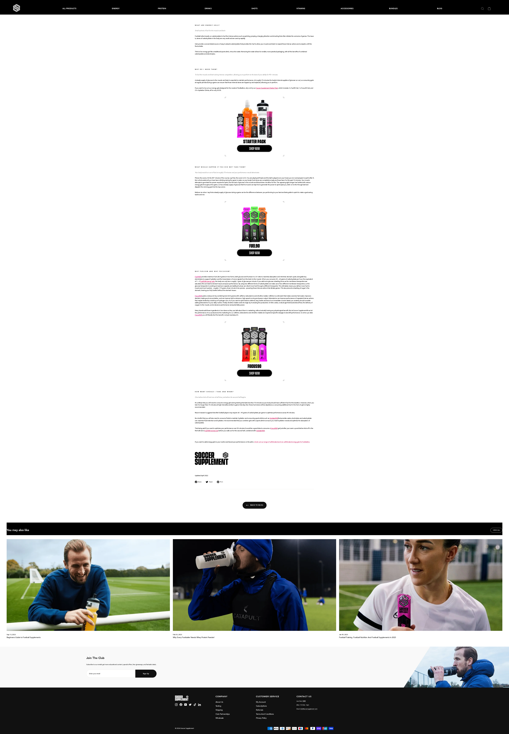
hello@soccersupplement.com (308, 709)
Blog (439, 8)
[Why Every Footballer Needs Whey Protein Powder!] (254, 585)
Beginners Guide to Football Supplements (23, 637)
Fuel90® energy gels (207, 281)
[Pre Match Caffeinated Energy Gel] (254, 351)
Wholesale (220, 718)
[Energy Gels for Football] (254, 231)
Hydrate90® (274, 418)
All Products (69, 8)
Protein (162, 8)
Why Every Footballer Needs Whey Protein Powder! (193, 637)
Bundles (393, 8)
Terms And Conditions (265, 714)
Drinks (208, 8)
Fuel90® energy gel (211, 431)
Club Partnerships (223, 714)
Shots (254, 8)
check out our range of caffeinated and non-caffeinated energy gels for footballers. (282, 442)
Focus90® (198, 296)
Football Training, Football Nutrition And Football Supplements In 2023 (367, 637)
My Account (261, 702)
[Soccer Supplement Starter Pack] (254, 126)
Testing (218, 706)
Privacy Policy (261, 718)
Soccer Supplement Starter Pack (267, 88)
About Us (219, 702)
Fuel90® (198, 277)
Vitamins (300, 8)
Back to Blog (256, 505)
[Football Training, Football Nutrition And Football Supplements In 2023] (420, 585)
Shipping (219, 710)
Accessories (347, 8)
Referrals (259, 710)
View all (496, 530)
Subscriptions (261, 706)
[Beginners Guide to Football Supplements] (88, 585)
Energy (116, 8)
